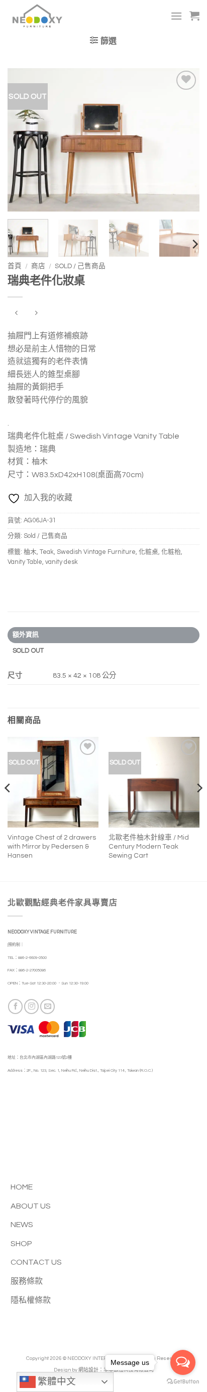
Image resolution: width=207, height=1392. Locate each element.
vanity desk (61, 562)
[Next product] (16, 313)
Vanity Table (25, 562)
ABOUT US (31, 1206)
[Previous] (24, 139)
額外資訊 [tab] (26, 635)
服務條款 (27, 1281)
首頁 (15, 266)
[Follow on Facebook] (15, 1006)
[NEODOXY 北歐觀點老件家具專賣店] (52, 16)
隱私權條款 (31, 1300)
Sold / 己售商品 (80, 266)
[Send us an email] (47, 1006)
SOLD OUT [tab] (28, 651)
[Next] (183, 139)
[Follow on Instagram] (31, 1006)
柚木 (30, 552)
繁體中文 (56, 1381)
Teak (47, 552)
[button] (176, 16)
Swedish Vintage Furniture (96, 552)
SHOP (21, 1244)
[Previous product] (36, 313)
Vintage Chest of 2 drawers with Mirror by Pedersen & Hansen (52, 846)
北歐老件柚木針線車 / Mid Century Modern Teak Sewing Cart (149, 846)
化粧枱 (171, 552)
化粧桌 (148, 552)
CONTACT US (36, 1262)
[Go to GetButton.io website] (183, 1381)
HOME (22, 1187)
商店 (38, 266)
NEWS (22, 1225)
